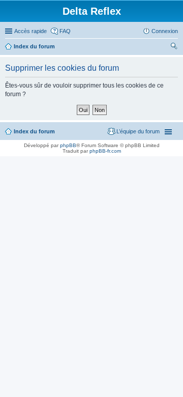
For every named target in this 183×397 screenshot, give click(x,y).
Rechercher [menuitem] (174, 47)
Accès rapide (30, 31)
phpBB (68, 145)
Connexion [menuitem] (164, 31)
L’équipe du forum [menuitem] (138, 131)
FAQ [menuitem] (65, 31)
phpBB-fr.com (105, 151)
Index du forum (34, 46)
